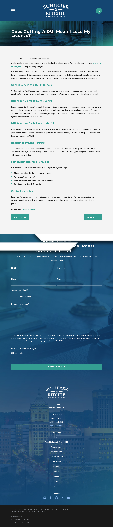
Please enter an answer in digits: (23, 348)
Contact (56, 486)
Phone (13, 279)
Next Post (93, 217)
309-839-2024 (56, 407)
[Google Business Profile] (44, 497)
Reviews (56, 466)
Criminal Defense (28, 209)
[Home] (55, 10)
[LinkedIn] (68, 497)
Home (56, 437)
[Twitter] (62, 497)
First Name (15, 268)
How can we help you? (20, 304)
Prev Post (20, 217)
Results (57, 471)
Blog (56, 481)
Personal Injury (56, 447)
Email (59, 279)
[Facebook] (50, 497)
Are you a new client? (19, 290)
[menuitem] (14, 522)
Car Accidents (56, 452)
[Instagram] (56, 497)
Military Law (56, 461)
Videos (56, 476)
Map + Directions (56, 425)
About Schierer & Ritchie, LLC (56, 442)
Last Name (61, 268)
